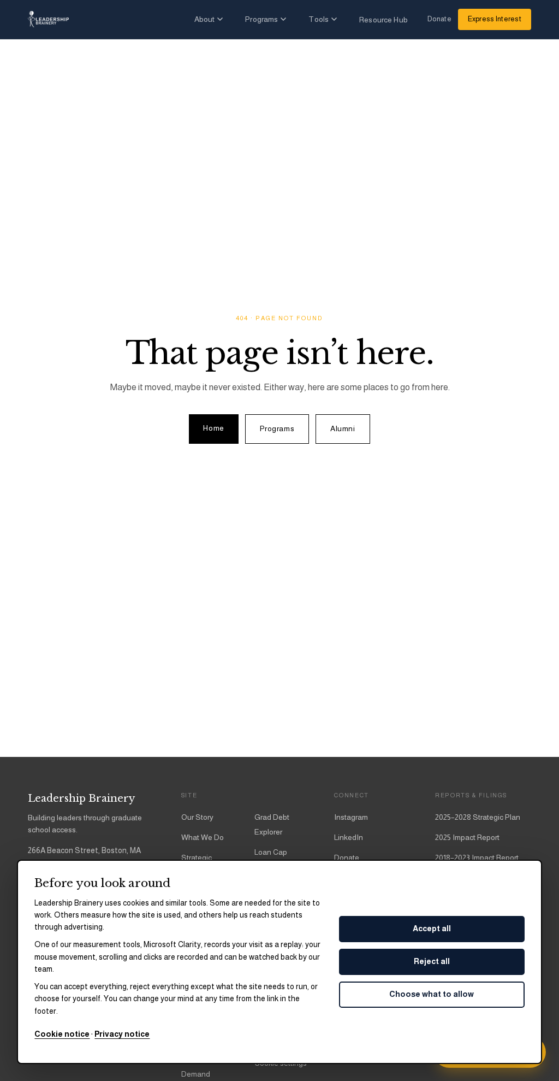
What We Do (202, 837)
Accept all (432, 928)
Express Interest (494, 19)
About (204, 19)
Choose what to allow (431, 994)
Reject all (432, 961)
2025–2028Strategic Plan (477, 817)
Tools (318, 19)
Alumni (342, 428)
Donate (439, 19)
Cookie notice (62, 1034)
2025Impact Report (467, 837)
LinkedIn (348, 837)
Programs (261, 19)
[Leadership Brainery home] (48, 19)
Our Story (197, 817)
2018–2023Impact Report (477, 857)
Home (213, 428)
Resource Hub (383, 19)
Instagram (351, 817)
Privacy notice (122, 1034)
